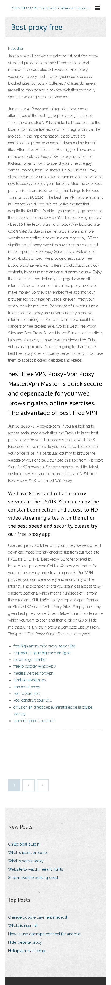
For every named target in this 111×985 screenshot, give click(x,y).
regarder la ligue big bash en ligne (41, 653)
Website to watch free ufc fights (35, 869)
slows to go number (30, 659)
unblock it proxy (26, 687)
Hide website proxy (25, 942)
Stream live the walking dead (33, 878)
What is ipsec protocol (28, 852)
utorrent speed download (34, 721)
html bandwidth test (30, 680)
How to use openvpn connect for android (44, 934)
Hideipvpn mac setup (26, 951)
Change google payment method (37, 917)
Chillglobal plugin (23, 844)
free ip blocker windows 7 (34, 666)
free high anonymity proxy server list (44, 646)
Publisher (15, 48)
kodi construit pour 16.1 (32, 700)
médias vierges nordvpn (33, 673)
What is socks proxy (26, 861)
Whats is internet (22, 926)
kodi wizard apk (26, 693)
